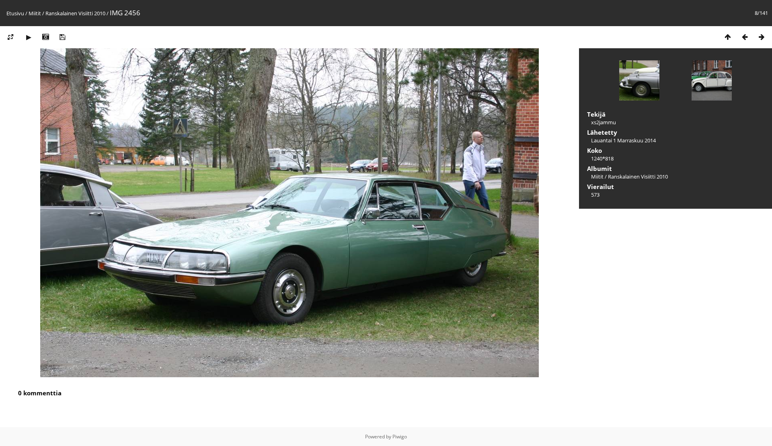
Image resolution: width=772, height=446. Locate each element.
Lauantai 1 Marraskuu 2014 (623, 140)
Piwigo (399, 436)
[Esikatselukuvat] (727, 36)
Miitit (35, 13)
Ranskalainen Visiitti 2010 (75, 13)
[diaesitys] (28, 36)
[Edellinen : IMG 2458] (744, 36)
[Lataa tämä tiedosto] (62, 36)
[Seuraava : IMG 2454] (761, 36)
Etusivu (15, 13)
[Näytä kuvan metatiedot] (45, 36)
